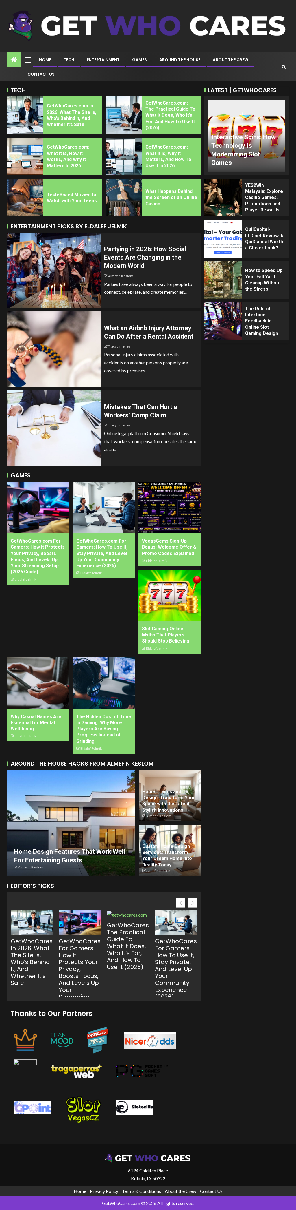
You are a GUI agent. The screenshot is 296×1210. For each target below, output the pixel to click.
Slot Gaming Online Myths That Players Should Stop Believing (165, 635)
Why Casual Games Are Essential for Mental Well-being (36, 723)
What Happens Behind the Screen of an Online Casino (171, 198)
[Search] (283, 66)
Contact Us (41, 74)
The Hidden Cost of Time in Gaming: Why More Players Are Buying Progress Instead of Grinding (103, 729)
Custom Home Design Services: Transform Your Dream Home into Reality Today (167, 856)
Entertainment (103, 60)
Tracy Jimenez (119, 346)
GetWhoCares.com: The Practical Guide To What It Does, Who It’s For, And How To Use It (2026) (170, 115)
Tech (69, 60)
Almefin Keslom (120, 276)
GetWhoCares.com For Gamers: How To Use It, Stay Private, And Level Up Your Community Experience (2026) (101, 553)
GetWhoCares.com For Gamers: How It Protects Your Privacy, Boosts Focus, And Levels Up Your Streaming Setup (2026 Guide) (80, 976)
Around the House (179, 60)
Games (139, 60)
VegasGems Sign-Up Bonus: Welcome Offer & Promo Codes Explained (169, 547)
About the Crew (230, 60)
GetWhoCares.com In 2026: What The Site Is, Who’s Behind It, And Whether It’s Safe (32, 962)
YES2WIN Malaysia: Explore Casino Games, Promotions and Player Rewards (264, 197)
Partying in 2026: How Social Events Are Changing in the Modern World (145, 257)
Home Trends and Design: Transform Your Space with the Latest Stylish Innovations (168, 801)
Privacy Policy (104, 1191)
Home (45, 60)
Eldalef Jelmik (25, 579)
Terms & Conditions (141, 1191)
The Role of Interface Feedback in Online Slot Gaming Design (261, 321)
